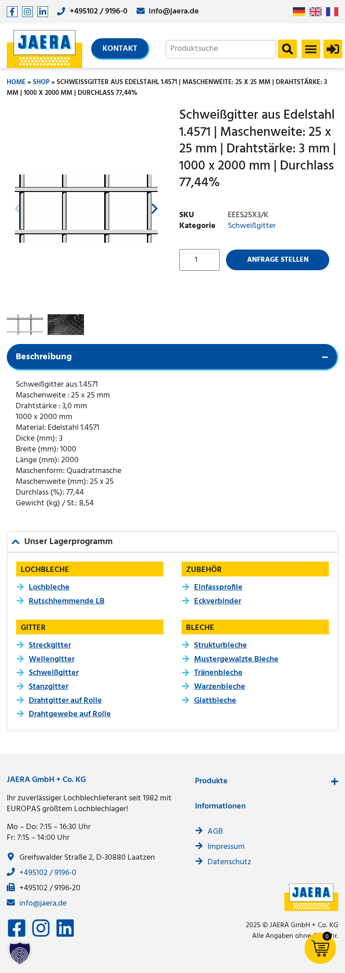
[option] (318, 11)
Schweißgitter (252, 225)
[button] (310, 49)
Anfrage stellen (278, 260)
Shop (41, 82)
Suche (287, 49)
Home (16, 82)
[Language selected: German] (318, 12)
